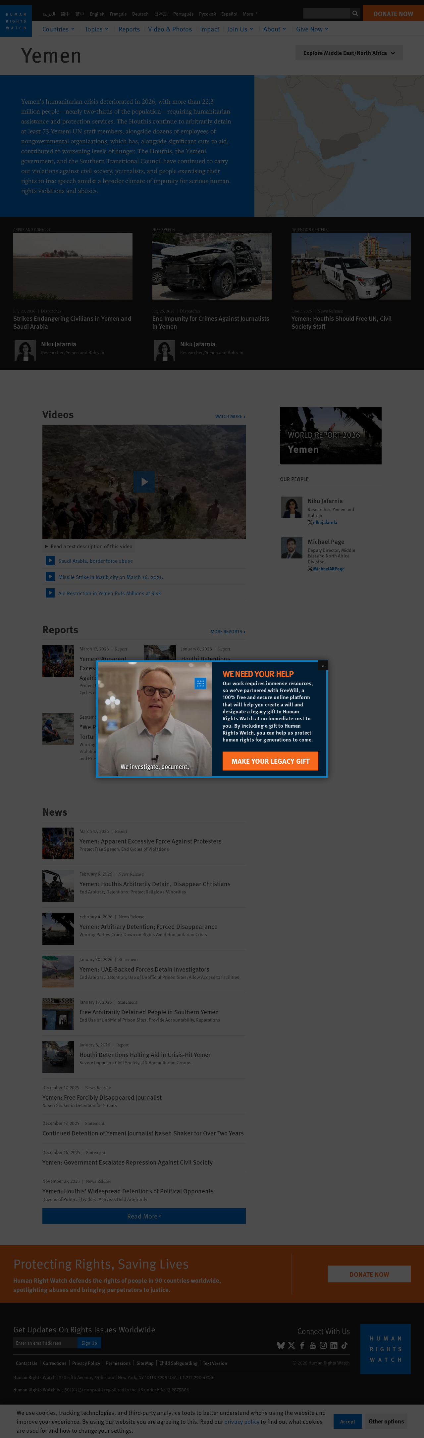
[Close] (323, 665)
